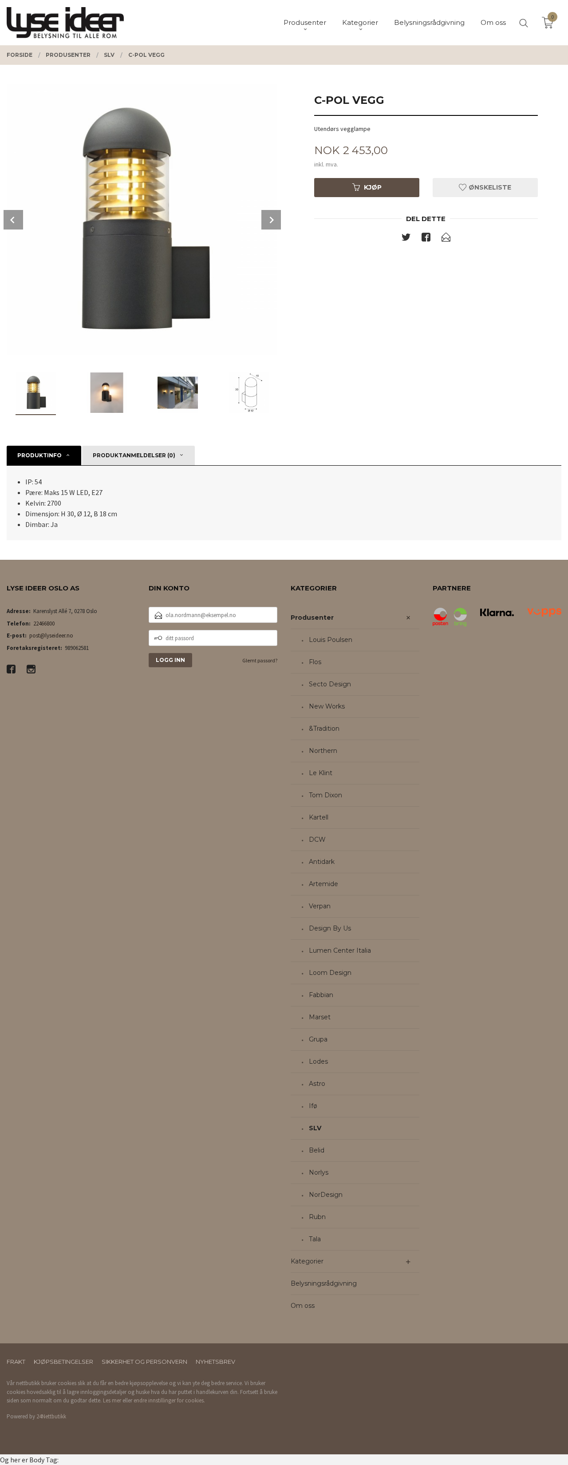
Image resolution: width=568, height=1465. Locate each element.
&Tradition (324, 728)
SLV (315, 1128)
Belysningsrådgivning (324, 1283)
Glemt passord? (259, 660)
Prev (13, 220)
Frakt (16, 1361)
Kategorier (307, 1261)
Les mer (112, 1400)
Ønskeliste (489, 187)
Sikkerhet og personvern (144, 1361)
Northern (323, 751)
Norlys (318, 1172)
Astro (317, 1084)
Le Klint (320, 773)
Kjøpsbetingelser (63, 1361)
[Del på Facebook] (426, 239)
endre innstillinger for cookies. (169, 1400)
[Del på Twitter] (406, 239)
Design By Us (330, 928)
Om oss (303, 1306)
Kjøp (373, 187)
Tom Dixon (325, 795)
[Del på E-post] (446, 239)
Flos (315, 662)
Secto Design (330, 684)
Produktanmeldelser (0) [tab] (134, 455)
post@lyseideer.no (51, 635)
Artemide (323, 884)
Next (271, 220)
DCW (317, 839)
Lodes (318, 1061)
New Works (327, 706)
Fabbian (321, 995)
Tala (315, 1239)
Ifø (313, 1106)
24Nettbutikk (51, 1416)
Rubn (317, 1217)
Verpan (320, 906)
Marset (320, 1017)
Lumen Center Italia (340, 950)
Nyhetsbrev (215, 1361)
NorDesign (326, 1195)
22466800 (44, 623)
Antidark (322, 862)
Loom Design (330, 973)
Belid (316, 1150)
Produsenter (312, 618)
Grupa (318, 1039)
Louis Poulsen (330, 640)
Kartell (318, 817)
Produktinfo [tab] (39, 455)
